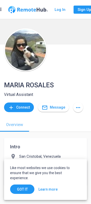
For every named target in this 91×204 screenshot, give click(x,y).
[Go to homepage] (28, 10)
